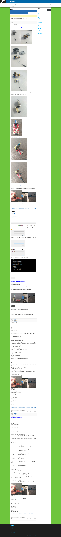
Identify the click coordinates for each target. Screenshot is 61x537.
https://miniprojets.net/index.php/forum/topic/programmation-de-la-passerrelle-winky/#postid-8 (23, 185)
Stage (38, 25)
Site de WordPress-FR (13, 532)
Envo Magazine (35, 535)
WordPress (30, 535)
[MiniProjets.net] (11, 4)
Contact (13, 6)
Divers (38, 14)
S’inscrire (27, 11)
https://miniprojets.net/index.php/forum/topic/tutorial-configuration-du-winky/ (18, 312)
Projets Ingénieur (40, 22)
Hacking (39, 18)
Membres (15, 11)
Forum (44, 4)
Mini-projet (39, 21)
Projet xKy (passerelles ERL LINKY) (17, 4)
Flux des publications (40, 33)
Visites (38, 26)
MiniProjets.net (12, 1)
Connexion (12, 528)
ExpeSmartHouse (40, 17)
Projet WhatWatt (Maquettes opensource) (36, 4)
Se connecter (22, 11)
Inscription (39, 30)
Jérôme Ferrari (15, 319)
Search (39, 8)
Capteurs (39, 13)
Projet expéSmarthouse (26, 4)
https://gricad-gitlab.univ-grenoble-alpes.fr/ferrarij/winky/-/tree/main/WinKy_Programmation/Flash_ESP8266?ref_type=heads (23, 208)
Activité (19, 11)
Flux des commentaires (40, 34)
